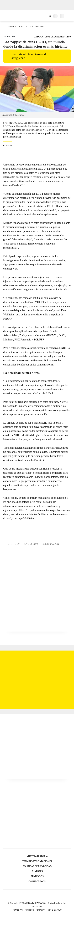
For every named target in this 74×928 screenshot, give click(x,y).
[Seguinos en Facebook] (32, 914)
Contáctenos (37, 882)
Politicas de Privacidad (37, 866)
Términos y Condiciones (37, 861)
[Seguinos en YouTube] (39, 914)
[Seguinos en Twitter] (35, 914)
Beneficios (37, 876)
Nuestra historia (37, 856)
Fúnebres (37, 871)
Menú (69, 16)
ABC (9, 15)
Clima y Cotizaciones (44, 15)
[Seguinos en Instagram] (42, 914)
